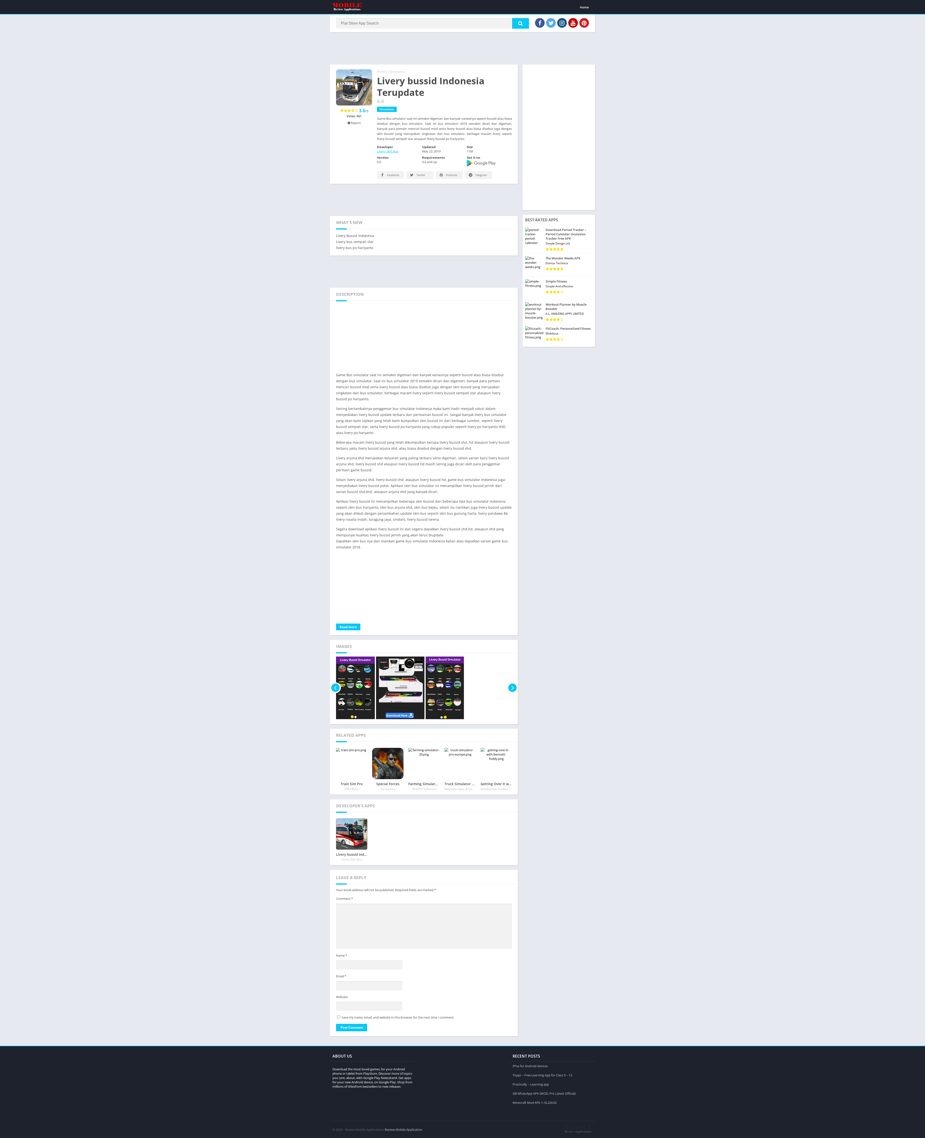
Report (355, 123)
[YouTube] (573, 23)
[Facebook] (540, 23)
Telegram (481, 175)
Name (341, 955)
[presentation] (335, 688)
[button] (520, 23)
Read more (348, 627)
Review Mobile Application (403, 1129)
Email (341, 976)
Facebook (392, 175)
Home (584, 7)
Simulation (396, 71)
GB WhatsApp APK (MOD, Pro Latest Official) (544, 1093)
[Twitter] (551, 23)
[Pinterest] (584, 23)
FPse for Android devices (530, 1066)
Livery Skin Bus (387, 151)
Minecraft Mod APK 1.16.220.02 (535, 1102)
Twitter (420, 175)
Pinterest (451, 175)
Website (342, 997)
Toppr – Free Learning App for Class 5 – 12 (542, 1075)
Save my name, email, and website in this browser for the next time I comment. (398, 1017)
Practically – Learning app (531, 1084)
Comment (344, 898)
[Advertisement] (462, 48)
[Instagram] (562, 23)
